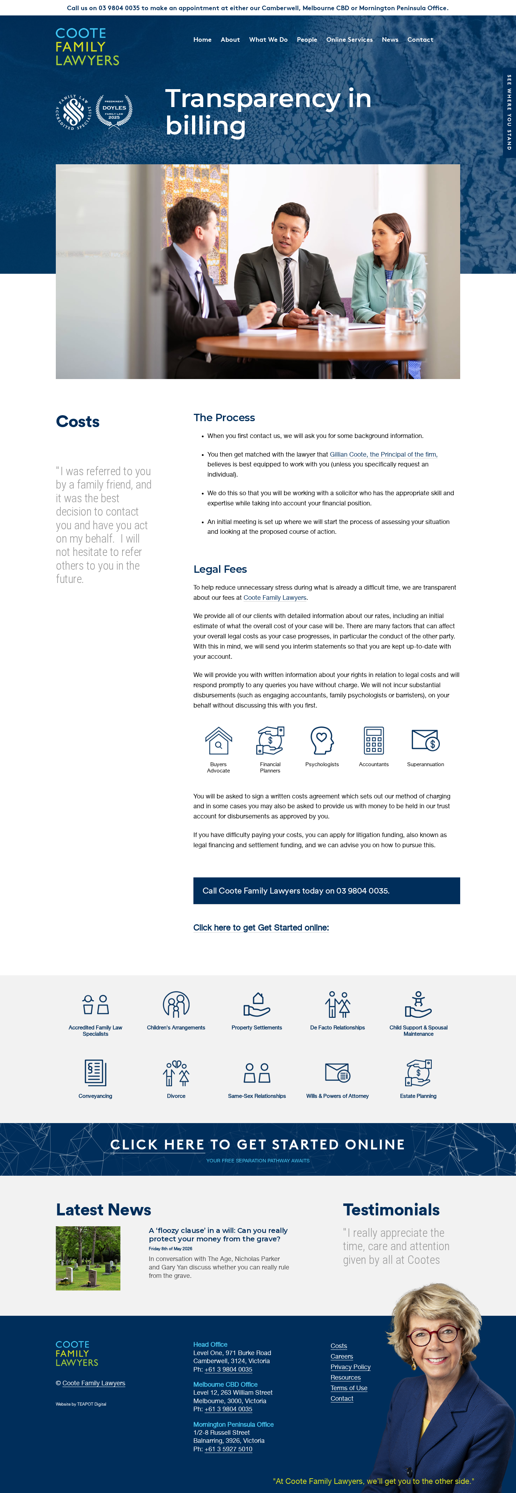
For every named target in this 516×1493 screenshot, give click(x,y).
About (230, 39)
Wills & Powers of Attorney (337, 1096)
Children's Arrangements (176, 1027)
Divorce (176, 1096)
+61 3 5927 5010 (228, 1449)
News (390, 39)
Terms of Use (349, 1388)
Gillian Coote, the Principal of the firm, (384, 455)
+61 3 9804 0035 (228, 1370)
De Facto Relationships (337, 1027)
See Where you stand (509, 113)
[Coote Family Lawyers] (102, 46)
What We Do (268, 39)
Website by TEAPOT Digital (81, 1404)
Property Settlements (257, 1027)
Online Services (349, 39)
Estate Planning (418, 1096)
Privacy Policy (351, 1367)
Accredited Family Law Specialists (95, 1031)
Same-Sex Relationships (257, 1096)
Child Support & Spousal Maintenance (419, 1031)
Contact (421, 39)
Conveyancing (95, 1096)
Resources (346, 1378)
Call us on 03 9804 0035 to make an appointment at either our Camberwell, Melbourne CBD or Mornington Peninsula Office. (258, 8)
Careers (342, 1357)
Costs (339, 1346)
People (307, 39)
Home (202, 39)
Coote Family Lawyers (275, 598)
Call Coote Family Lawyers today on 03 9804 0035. (296, 890)
